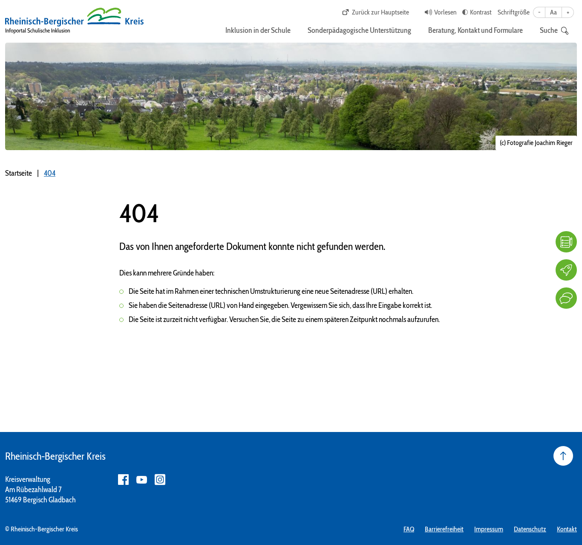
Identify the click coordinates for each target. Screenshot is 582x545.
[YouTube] (141, 479)
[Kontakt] (566, 298)
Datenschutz (530, 529)
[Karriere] (566, 269)
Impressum (488, 529)
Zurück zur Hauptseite (380, 12)
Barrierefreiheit (444, 529)
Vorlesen (445, 12)
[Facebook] (123, 479)
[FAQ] (566, 241)
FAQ (408, 529)
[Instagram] (160, 479)
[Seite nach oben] (563, 456)
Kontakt (567, 529)
